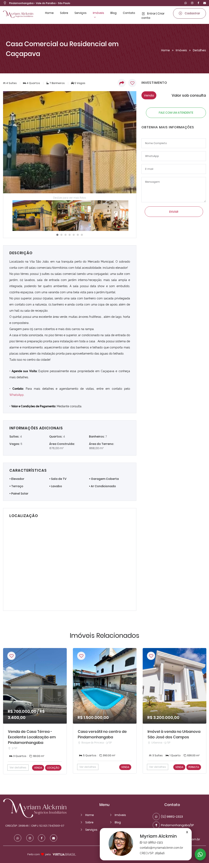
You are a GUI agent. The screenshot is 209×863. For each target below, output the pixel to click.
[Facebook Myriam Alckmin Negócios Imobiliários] (198, 3)
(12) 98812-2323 (152, 842)
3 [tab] (65, 235)
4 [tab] (70, 235)
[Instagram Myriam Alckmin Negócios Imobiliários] (192, 3)
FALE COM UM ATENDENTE (176, 113)
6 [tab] (78, 235)
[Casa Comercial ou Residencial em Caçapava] (69, 142)
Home (49, 13)
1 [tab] (57, 235)
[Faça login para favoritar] (11, 656)
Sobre (64, 13)
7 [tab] (82, 235)
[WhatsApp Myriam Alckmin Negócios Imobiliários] (186, 3)
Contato (129, 13)
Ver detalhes (18, 767)
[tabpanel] (30, 215)
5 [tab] (74, 235)
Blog (113, 13)
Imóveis (98, 13)
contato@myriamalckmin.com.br (161, 847)
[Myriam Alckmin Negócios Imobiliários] (35, 817)
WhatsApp (16, 394)
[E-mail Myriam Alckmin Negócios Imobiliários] (203, 3)
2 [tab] (61, 235)
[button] (121, 83)
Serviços (80, 13)
